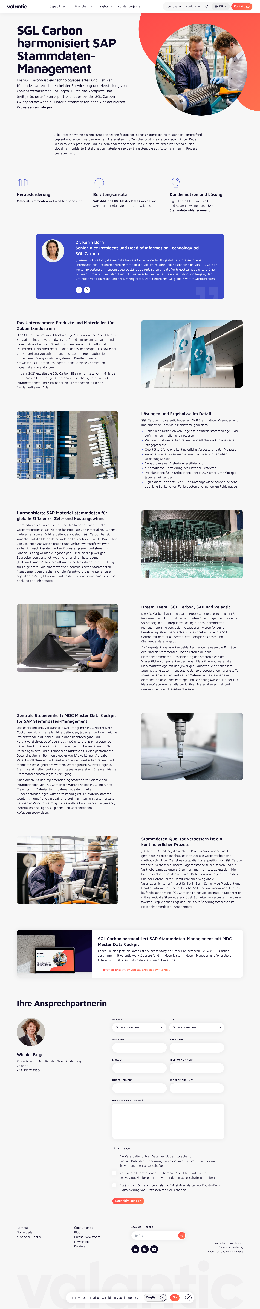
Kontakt (239, 6)
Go (175, 1297)
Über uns (171, 6)
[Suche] (207, 6)
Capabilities (57, 6)
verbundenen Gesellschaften (144, 1165)
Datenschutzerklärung (147, 1161)
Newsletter (82, 1242)
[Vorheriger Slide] (79, 290)
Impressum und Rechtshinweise (225, 1251)
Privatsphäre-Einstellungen (228, 1242)
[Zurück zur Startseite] (17, 6)
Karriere (191, 6)
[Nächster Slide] (87, 290)
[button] (221, 6)
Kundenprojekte (129, 6)
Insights (103, 6)
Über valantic (83, 1228)
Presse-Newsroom (87, 1237)
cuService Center (29, 1237)
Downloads (24, 1232)
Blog (77, 1232)
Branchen (81, 6)
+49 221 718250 (28, 1070)
